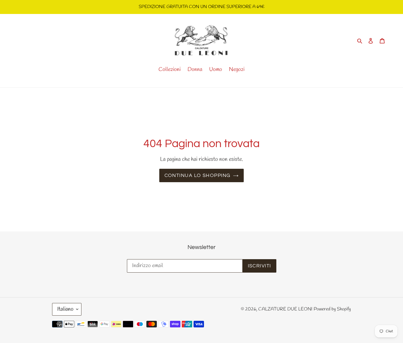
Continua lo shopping (197, 175)
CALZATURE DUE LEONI (285, 309)
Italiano (65, 309)
